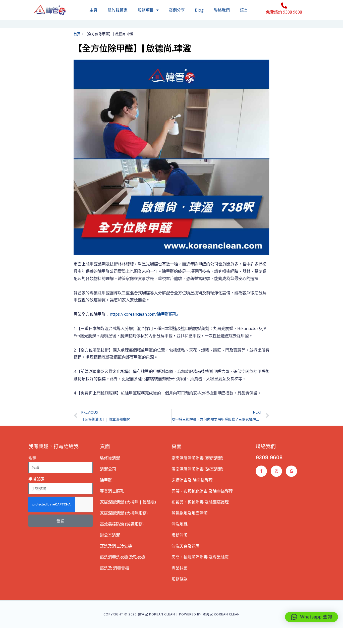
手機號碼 (36, 479)
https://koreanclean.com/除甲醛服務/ (144, 314)
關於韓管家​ (117, 10)
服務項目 (146, 10)
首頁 (77, 33)
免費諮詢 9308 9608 (284, 12)
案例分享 (177, 10)
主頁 (93, 10)
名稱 (32, 458)
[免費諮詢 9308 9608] (284, 6)
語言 (244, 10)
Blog (199, 10)
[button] (311, 617)
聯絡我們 (222, 10)
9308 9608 (269, 457)
